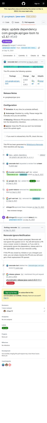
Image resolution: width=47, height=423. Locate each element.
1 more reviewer (7, 308)
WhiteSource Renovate (35, 144)
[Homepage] (23, 3)
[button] (42, 62)
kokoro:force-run (12, 174)
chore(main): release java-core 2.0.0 (24, 280)
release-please (14, 274)
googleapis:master (9, 48)
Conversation (10, 55)
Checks (36, 55)
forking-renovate (10, 227)
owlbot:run (23, 174)
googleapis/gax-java (12, 97)
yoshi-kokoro (14, 190)
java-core (20, 16)
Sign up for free (11, 293)
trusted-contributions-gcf (19, 172)
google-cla (13, 181)
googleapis (9, 16)
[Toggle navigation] (3, 3)
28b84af (42, 155)
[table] (23, 80)
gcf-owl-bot (13, 198)
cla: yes (32, 181)
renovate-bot (12, 62)
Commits (23, 55)
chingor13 (6, 45)
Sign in (6, 298)
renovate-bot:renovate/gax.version (29, 48)
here (22, 147)
